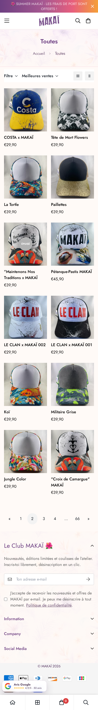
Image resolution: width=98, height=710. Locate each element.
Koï (7, 412)
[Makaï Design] (49, 21)
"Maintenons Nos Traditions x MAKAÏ (20, 275)
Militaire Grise (63, 412)
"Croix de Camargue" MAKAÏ (70, 482)
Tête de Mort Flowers (69, 137)
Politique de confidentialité (49, 605)
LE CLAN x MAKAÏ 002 (25, 345)
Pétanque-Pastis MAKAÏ (71, 272)
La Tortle (11, 204)
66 (77, 519)
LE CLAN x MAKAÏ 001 (71, 345)
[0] (61, 702)
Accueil (39, 53)
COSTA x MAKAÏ (18, 137)
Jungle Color (15, 479)
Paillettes (59, 204)
